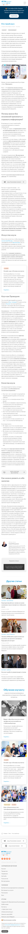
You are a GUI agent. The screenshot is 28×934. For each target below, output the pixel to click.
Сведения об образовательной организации (13, 902)
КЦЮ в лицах (4, 904)
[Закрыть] (26, 7)
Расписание (4, 892)
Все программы (5, 881)
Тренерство (4, 871)
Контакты (4, 906)
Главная (5, 833)
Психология (4, 878)
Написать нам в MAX (6, 914)
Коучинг (8, 303)
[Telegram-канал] (2, 859)
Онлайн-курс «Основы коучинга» (14, 271)
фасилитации (16, 242)
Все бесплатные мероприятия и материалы (12, 887)
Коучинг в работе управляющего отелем (13, 672)
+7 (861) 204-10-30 (6, 909)
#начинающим (12, 30)
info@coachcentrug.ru (7, 911)
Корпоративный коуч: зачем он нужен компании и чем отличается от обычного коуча (13, 605)
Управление (4, 873)
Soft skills (3, 876)
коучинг (4, 30)
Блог (10, 833)
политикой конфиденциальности (12, 924)
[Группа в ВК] (5, 859)
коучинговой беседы (7, 240)
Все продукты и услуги (7, 890)
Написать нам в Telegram (7, 916)
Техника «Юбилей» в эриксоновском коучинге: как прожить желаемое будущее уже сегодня (12, 638)
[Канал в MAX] (9, 859)
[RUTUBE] (7, 859)
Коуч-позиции (12, 302)
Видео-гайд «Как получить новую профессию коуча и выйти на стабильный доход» (14, 721)
